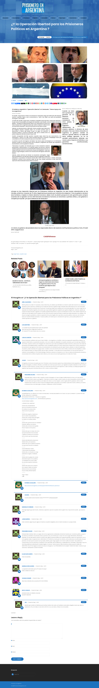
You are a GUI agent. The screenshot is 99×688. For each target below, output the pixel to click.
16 (26, 100)
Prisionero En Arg (30, 374)
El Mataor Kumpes (27, 554)
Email (13, 646)
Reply (83, 301)
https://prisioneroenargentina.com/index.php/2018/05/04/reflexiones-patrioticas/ (42, 485)
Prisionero (21, 100)
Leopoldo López (23, 254)
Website (14, 652)
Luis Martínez (26, 325)
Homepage (41, 37)
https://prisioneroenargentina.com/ (29, 398)
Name (13, 640)
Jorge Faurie (16, 254)
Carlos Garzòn (26, 337)
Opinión (48, 37)
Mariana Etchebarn (27, 507)
